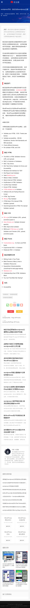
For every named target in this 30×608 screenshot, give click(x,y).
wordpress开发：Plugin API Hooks (11, 317)
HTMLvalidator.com (9, 189)
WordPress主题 (12, 605)
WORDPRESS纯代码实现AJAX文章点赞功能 (14, 489)
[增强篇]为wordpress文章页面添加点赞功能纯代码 (15, 479)
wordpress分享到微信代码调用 (11, 486)
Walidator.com (8, 271)
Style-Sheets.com (9, 222)
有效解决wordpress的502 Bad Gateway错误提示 (15, 503)
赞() (11, 311)
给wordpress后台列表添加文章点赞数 (12, 500)
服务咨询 (8, 526)
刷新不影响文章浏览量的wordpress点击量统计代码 (15, 507)
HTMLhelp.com (14, 229)
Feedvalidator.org (9, 243)
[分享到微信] (7, 305)
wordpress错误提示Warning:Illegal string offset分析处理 (15, 510)
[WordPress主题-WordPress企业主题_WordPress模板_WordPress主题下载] (15, 2)
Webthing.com (11, 175)
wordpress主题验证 (7, 297)
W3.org (6, 199)
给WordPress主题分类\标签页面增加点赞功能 (14, 493)
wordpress (5, 294)
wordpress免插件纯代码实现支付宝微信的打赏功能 (15, 483)
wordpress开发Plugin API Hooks (10, 322)
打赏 (20, 311)
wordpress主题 (20, 90)
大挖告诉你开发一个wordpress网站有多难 (13, 496)
